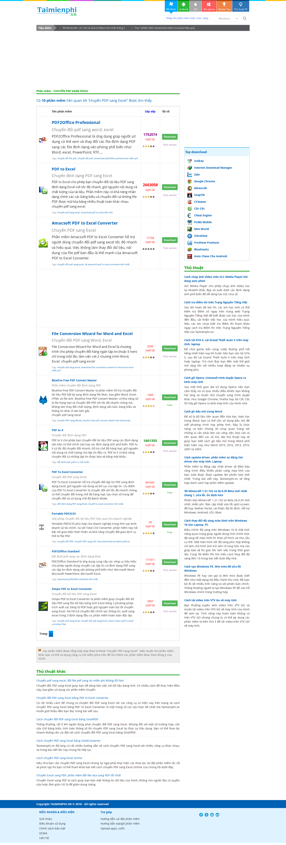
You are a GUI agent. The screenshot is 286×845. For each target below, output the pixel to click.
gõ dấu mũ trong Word (227, 441)
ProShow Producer (206, 242)
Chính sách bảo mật (52, 828)
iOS (195, 9)
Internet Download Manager (213, 167)
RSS (212, 815)
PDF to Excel (63, 169)
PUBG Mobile (203, 222)
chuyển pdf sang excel (68, 212)
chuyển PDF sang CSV (85, 541)
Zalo (197, 174)
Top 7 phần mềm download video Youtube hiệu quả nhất (163, 28)
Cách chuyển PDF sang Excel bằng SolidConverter (68, 740)
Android (183, 9)
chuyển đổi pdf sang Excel (94, 620)
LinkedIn (217, 815)
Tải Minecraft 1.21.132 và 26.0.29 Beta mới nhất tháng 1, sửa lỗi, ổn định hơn (93, 28)
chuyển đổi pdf (85, 158)
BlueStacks (201, 249)
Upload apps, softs (113, 828)
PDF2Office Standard (66, 551)
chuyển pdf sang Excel (68, 620)
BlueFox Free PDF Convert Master (74, 380)
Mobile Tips (224, 9)
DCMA (43, 833)
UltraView (200, 236)
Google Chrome (204, 181)
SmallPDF (130, 732)
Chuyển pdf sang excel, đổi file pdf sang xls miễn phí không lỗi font (80, 680)
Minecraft (200, 188)
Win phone (209, 9)
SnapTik (199, 195)
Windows (171, 9)
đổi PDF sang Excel (114, 724)
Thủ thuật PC (241, 9)
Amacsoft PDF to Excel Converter (85, 223)
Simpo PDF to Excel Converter (72, 589)
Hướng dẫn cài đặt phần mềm (120, 819)
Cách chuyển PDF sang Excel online (59, 758)
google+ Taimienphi (206, 815)
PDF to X (57, 430)
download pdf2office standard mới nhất (77, 579)
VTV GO (215, 609)
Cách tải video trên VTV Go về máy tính (210, 600)
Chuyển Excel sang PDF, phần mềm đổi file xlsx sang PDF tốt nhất (78, 775)
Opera (232, 387)
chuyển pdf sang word (68, 367)
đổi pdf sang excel (99, 242)
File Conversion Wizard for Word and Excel (92, 333)
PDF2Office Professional (76, 122)
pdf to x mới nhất (80, 462)
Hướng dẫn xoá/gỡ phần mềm (120, 823)
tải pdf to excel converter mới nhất (105, 503)
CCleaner (200, 202)
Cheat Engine (203, 215)
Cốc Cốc (199, 208)
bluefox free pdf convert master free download (106, 420)
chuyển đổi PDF (65, 541)
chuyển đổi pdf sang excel (70, 264)
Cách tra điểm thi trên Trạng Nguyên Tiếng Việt (215, 302)
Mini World (201, 229)
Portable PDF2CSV (64, 513)
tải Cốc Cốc (242, 399)
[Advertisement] (143, 60)
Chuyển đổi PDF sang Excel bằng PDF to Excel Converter (72, 698)
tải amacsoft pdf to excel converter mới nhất (107, 264)
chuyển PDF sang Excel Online (122, 767)
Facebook (201, 815)
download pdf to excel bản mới (97, 212)
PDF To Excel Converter (67, 472)
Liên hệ (44, 838)
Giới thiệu (45, 819)
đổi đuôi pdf (63, 462)
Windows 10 (226, 530)
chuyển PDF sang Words (69, 420)
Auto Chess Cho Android (210, 256)
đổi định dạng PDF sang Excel (72, 503)
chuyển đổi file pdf (66, 158)
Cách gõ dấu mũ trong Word (203, 411)
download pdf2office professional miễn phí (116, 158)
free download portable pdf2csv (113, 541)
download (57, 11)
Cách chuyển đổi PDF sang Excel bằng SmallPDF (67, 719)
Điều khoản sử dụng (52, 823)
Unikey (199, 161)
